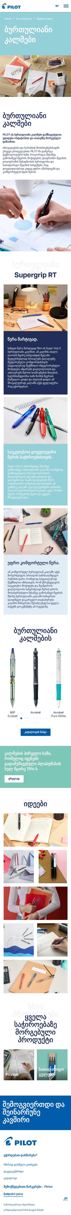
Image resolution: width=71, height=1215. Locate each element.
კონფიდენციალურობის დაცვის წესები (24, 1210)
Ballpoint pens (13, 1194)
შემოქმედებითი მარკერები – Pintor (28, 1187)
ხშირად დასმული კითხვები (20, 1165)
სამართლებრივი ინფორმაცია (19, 1205)
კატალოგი (10, 1178)
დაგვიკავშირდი (13, 1171)
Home (7, 19)
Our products (24, 19)
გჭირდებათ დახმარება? (20, 1155)
